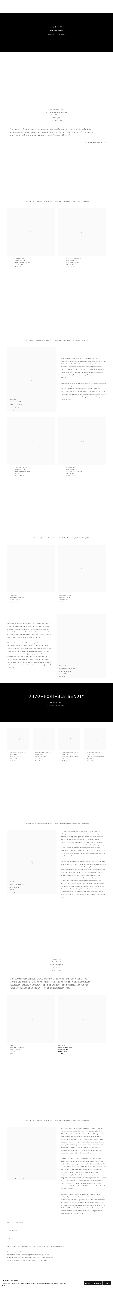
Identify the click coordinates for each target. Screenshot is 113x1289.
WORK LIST (10, 1238)
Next (106, 82)
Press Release (12, 1230)
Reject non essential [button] (93, 1283)
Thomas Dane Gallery (16, 3)
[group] (56, 82)
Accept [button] (107, 1283)
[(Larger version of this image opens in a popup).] (56, 82)
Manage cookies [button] (77, 1283)
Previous (7, 82)
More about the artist (15, 1222)
